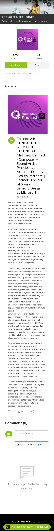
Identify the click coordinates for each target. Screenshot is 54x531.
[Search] (44, 4)
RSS (39, 65)
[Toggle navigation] (50, 4)
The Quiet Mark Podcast (18, 17)
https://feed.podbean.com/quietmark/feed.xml (25, 21)
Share (17, 65)
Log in (38, 444)
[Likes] (9, 411)
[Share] (32, 411)
